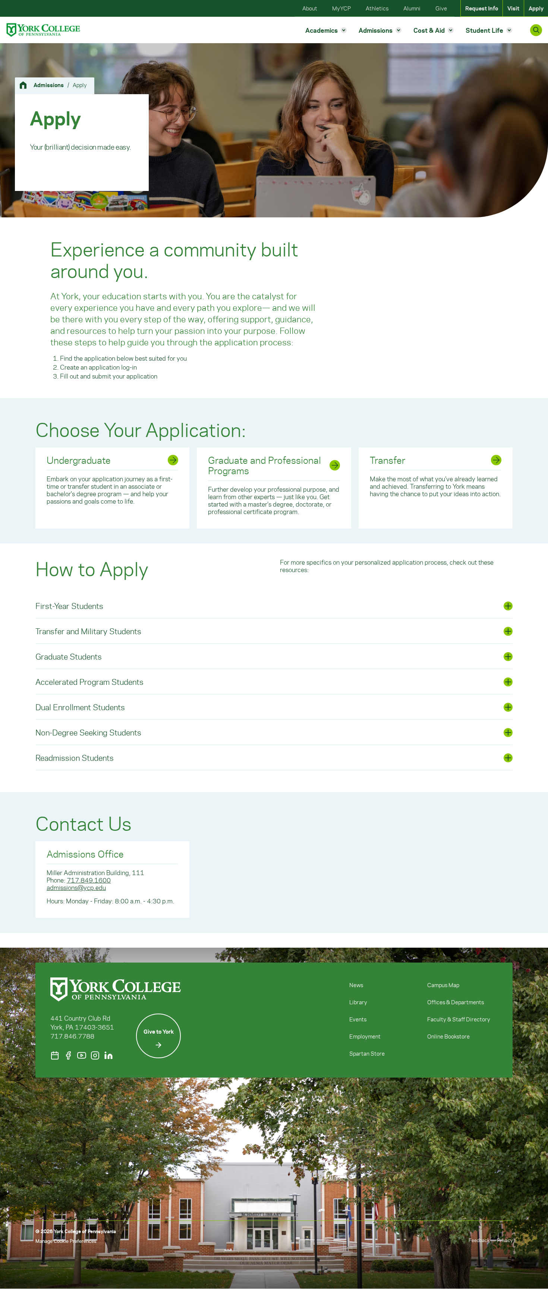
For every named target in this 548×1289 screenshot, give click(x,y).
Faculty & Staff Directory (458, 1019)
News (356, 985)
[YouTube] (81, 1055)
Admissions (49, 85)
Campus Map (443, 985)
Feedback (479, 1240)
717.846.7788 (72, 1036)
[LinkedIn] (108, 1055)
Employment (365, 1036)
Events (357, 1019)
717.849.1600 (89, 880)
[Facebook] (68, 1055)
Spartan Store (367, 1053)
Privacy (505, 1240)
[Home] (26, 85)
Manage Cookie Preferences (65, 1241)
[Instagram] (95, 1055)
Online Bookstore (448, 1036)
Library (358, 1002)
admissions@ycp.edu (76, 887)
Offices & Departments (455, 1002)
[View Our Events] (54, 1055)
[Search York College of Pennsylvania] (536, 30)
